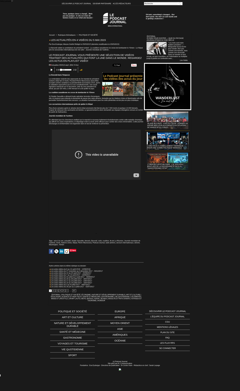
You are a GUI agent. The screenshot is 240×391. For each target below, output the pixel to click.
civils (100, 241)
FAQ (167, 337)
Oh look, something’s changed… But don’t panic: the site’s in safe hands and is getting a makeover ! (161, 17)
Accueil (52, 35)
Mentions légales (167, 327)
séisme (137, 243)
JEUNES (103, 299)
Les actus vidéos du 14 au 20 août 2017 (66, 273)
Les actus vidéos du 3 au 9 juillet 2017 (65, 285)
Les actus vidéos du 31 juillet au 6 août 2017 (68, 277)
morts (58, 243)
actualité (67, 241)
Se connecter (167, 348)
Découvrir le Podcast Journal (77, 4)
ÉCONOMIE (86, 295)
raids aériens (110, 243)
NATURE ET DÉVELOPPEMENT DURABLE (108, 295)
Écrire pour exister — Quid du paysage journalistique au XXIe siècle (165, 39)
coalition (106, 241)
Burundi (94, 241)
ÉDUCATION (56, 297)
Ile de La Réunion (116, 241)
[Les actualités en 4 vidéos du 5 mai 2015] (123, 73)
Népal (75, 243)
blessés (87, 241)
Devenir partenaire (102, 4)
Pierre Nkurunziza (85, 243)
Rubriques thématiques (67, 35)
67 (74, 291)
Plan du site (167, 332)
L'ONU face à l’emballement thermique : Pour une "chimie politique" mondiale (165, 147)
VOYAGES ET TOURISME (73, 343)
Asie (120, 329)
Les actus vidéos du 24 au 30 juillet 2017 (66, 279)
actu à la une (58, 241)
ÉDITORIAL (56, 295)
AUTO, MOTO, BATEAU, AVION (87, 299)
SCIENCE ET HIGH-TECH (72, 297)
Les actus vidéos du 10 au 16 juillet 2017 (66, 283)
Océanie (120, 340)
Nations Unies (66, 243)
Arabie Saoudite (78, 241)
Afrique (120, 317)
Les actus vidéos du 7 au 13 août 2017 (65, 275)
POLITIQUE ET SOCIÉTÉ (88, 35)
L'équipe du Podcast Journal (167, 316)
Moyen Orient (120, 323)
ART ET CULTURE (133, 295)
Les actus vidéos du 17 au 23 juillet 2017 (66, 281)
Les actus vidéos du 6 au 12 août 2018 (65, 269)
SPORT (72, 299)
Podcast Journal (98, 243)
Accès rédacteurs (122, 4)
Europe (120, 311)
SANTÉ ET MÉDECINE (91, 297)
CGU (167, 322)
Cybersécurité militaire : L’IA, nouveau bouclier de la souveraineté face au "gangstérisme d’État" (165, 166)
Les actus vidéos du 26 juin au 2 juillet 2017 (67, 287)
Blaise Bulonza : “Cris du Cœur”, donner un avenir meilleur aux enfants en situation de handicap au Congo (167, 125)
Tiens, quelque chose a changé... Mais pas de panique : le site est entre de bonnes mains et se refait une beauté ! (78, 16)
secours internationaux (124, 243)
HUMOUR (101, 301)
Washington (53, 245)
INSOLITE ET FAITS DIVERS (119, 299)
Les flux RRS (167, 343)
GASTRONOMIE (107, 297)
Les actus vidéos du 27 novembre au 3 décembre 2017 (71, 271)
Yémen (61, 245)
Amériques (120, 334)
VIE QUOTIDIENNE (122, 297)
